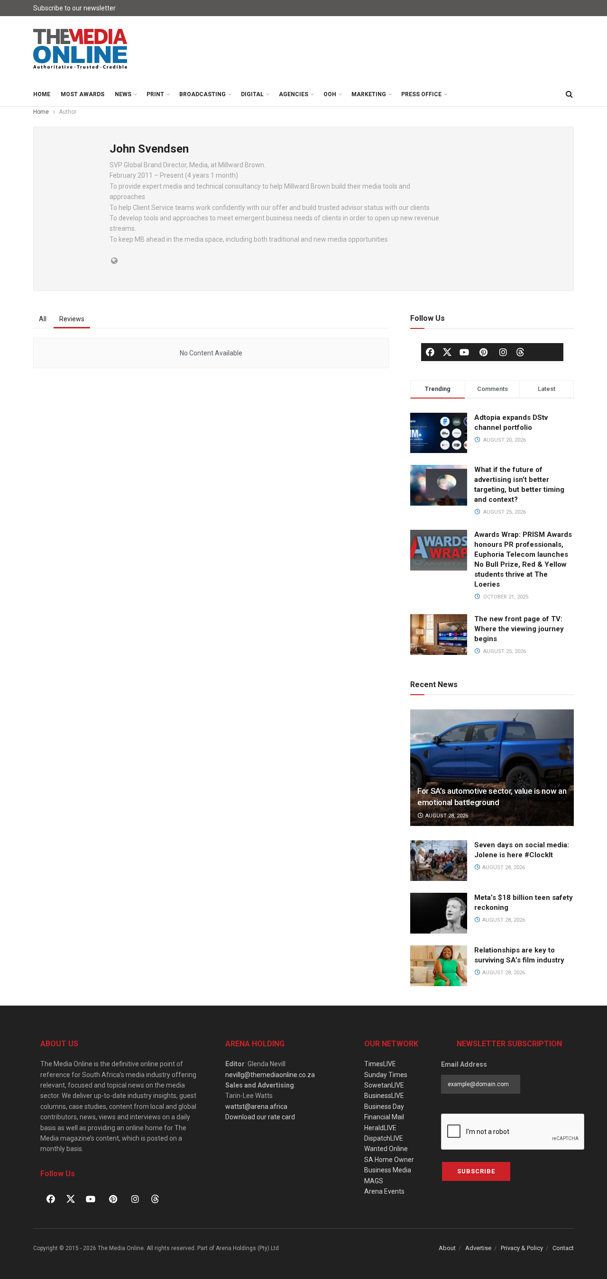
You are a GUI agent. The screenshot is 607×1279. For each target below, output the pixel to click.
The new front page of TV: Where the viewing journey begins (519, 629)
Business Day (384, 1106)
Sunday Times (385, 1075)
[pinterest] (483, 352)
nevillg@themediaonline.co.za (270, 1075)
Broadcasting (202, 94)
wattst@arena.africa (256, 1106)
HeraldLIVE (380, 1128)
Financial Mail (384, 1117)
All (42, 319)
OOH (329, 94)
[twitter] (447, 351)
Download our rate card (260, 1117)
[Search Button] (569, 94)
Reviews (71, 319)
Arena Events (384, 1191)
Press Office (421, 94)
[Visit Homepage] (80, 49)
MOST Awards (82, 94)
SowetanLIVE (384, 1085)
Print (155, 94)
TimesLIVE (380, 1064)
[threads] (520, 351)
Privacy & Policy (522, 1248)
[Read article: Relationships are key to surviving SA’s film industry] (438, 965)
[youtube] (464, 352)
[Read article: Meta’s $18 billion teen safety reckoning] (438, 913)
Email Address (464, 1064)
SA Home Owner (389, 1159)
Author (67, 112)
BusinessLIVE (384, 1095)
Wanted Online (386, 1148)
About (447, 1248)
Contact (563, 1248)
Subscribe (476, 1171)
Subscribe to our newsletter (74, 8)
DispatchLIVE (383, 1138)
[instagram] (503, 352)
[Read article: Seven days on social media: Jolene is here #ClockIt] (438, 860)
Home (41, 94)
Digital (252, 94)
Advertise (478, 1248)
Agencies (293, 94)
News (123, 94)
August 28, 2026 (446, 816)
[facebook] (430, 352)
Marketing (368, 94)
